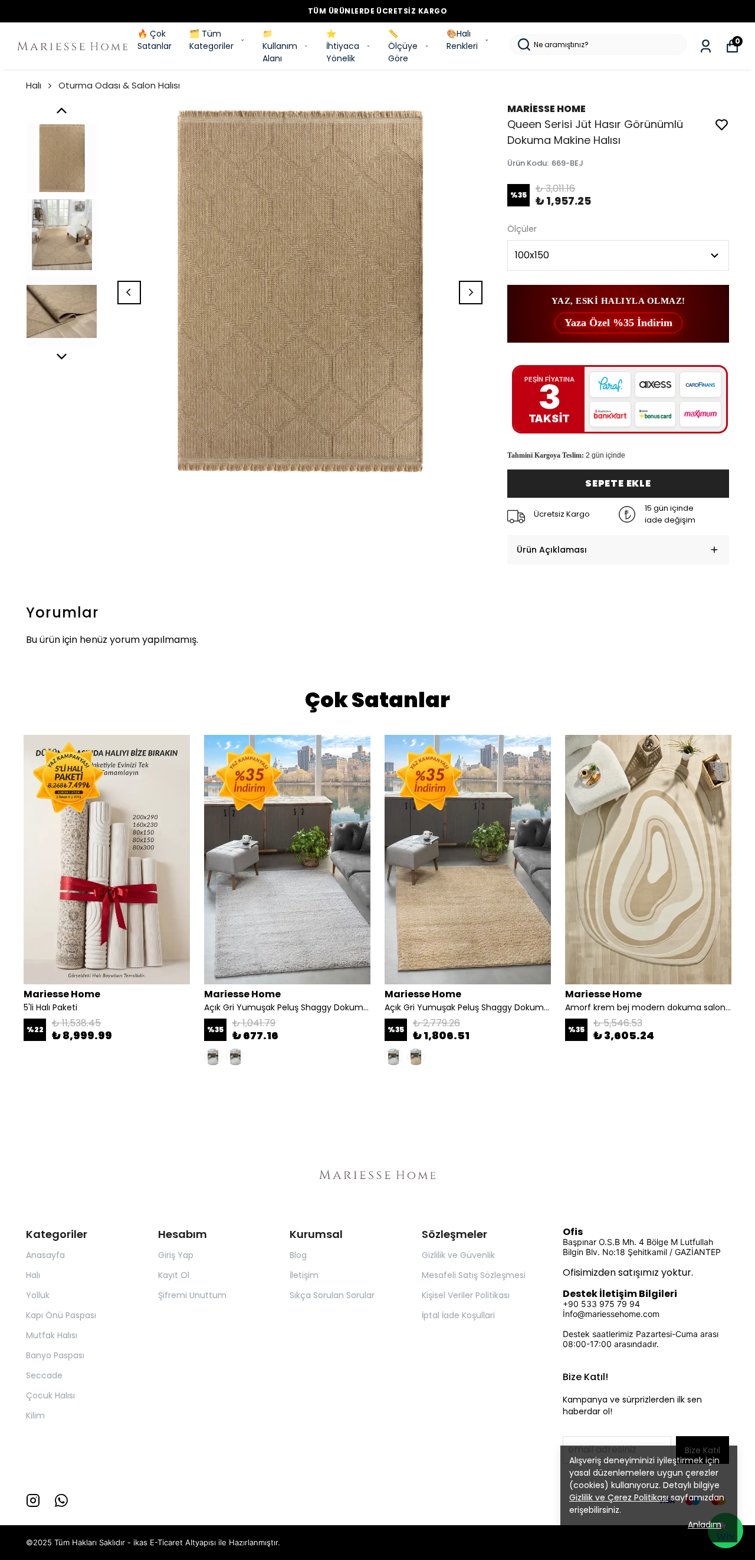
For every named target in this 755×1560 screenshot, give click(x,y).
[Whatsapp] (61, 1500)
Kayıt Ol (173, 1275)
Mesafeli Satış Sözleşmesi (474, 1275)
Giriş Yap (175, 1255)
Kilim (35, 1415)
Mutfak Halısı (51, 1335)
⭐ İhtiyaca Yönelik (342, 46)
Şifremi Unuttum (192, 1295)
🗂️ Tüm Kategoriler (211, 40)
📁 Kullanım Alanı (279, 46)
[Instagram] (33, 1500)
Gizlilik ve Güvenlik (458, 1255)
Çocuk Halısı (50, 1395)
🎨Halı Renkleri (462, 40)
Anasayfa (45, 1255)
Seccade (44, 1375)
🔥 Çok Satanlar (154, 40)
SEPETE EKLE (618, 483)
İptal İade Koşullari (458, 1315)
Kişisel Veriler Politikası (466, 1295)
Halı (33, 85)
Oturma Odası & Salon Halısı (119, 85)
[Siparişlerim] (705, 46)
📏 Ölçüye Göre (403, 46)
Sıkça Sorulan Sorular (332, 1295)
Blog (298, 1255)
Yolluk (38, 1295)
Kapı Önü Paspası (61, 1315)
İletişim (304, 1275)
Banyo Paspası (55, 1355)
